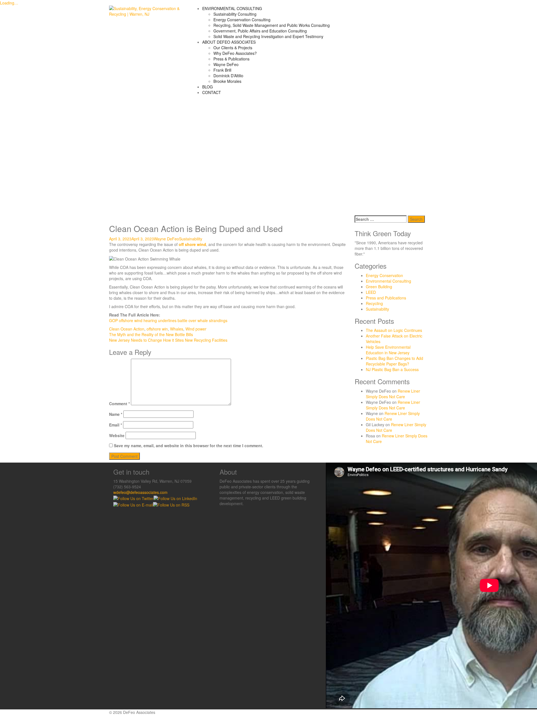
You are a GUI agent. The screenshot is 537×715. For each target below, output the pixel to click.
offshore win (157, 329)
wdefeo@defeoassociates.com (140, 492)
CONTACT (211, 92)
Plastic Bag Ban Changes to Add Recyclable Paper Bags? (394, 361)
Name (115, 414)
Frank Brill (222, 70)
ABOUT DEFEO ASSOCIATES (229, 42)
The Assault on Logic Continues (394, 330)
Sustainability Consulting (234, 14)
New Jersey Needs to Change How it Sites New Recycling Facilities (168, 340)
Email (115, 425)
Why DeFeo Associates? (235, 53)
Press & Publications (231, 59)
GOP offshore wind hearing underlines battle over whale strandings (168, 320)
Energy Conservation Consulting (241, 19)
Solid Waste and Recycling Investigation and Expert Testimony (268, 36)
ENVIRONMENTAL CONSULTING (232, 8)
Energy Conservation (384, 275)
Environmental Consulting (388, 281)
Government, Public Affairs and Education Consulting (260, 31)
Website (116, 435)
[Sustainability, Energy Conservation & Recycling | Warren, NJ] (146, 10)
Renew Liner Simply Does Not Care (393, 393)
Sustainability (190, 239)
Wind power (195, 329)
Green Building (379, 286)
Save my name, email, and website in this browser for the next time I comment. (188, 445)
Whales (176, 329)
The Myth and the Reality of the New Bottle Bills (151, 334)
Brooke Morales (227, 81)
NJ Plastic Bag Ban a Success (392, 369)
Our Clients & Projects (232, 47)
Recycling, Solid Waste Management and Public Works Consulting (271, 25)
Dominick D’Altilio (228, 75)
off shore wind (192, 244)
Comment (119, 403)
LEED (371, 292)
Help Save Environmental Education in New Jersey (388, 349)
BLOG (207, 87)
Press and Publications (386, 298)
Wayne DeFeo (226, 64)
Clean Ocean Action (126, 329)
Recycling (374, 303)
